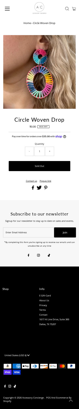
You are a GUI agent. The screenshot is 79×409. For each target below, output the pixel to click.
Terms (42, 309)
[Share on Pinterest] (45, 188)
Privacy (43, 305)
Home (27, 23)
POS (48, 397)
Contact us (31, 181)
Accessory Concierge (33, 397)
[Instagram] (38, 255)
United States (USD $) (15, 355)
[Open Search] (67, 9)
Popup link (45, 181)
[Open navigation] (10, 9)
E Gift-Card (45, 295)
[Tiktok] (49, 255)
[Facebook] (28, 255)
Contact (43, 314)
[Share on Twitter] (39, 188)
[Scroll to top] (71, 401)
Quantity (39, 143)
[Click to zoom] (69, 41)
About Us (44, 300)
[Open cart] (74, 9)
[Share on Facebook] (33, 188)
